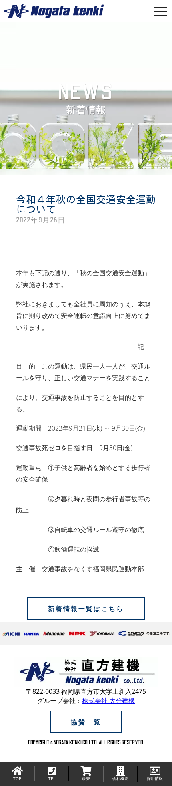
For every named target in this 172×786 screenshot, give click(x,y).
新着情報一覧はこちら (86, 608)
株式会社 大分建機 (108, 700)
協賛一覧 (86, 721)
